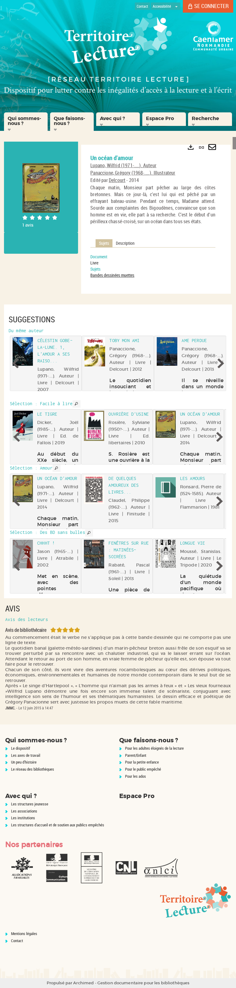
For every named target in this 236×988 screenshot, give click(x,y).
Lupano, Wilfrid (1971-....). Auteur (123, 165)
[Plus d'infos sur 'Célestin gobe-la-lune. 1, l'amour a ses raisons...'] (22, 351)
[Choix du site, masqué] (176, 6)
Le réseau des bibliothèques (32, 769)
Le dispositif (20, 748)
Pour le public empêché (143, 769)
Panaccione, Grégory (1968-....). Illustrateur (132, 172)
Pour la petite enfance (142, 762)
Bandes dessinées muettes (112, 275)
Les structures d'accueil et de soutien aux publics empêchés (57, 825)
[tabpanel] (152, 266)
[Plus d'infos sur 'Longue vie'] (165, 554)
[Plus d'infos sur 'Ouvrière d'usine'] (94, 426)
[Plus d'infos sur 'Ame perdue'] (167, 351)
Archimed (83, 983)
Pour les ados (135, 776)
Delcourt (117, 180)
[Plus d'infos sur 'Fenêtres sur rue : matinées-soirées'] (94, 554)
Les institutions (23, 818)
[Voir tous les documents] (77, 404)
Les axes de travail (25, 755)
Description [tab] (125, 243)
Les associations (24, 811)
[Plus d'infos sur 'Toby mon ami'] (95, 351)
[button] (26, 121)
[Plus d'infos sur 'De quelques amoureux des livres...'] (94, 489)
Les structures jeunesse (29, 804)
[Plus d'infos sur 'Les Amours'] (165, 487)
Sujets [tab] (104, 243)
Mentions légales (24, 933)
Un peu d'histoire (24, 762)
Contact (17, 940)
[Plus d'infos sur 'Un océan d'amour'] (165, 424)
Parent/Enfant (135, 755)
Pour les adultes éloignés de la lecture (154, 748)
